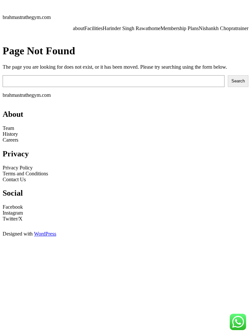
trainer (241, 28)
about (78, 28)
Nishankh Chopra (217, 28)
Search (238, 81)
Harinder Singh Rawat (126, 28)
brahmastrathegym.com (27, 17)
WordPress (45, 234)
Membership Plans (179, 28)
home (154, 28)
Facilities (93, 28)
